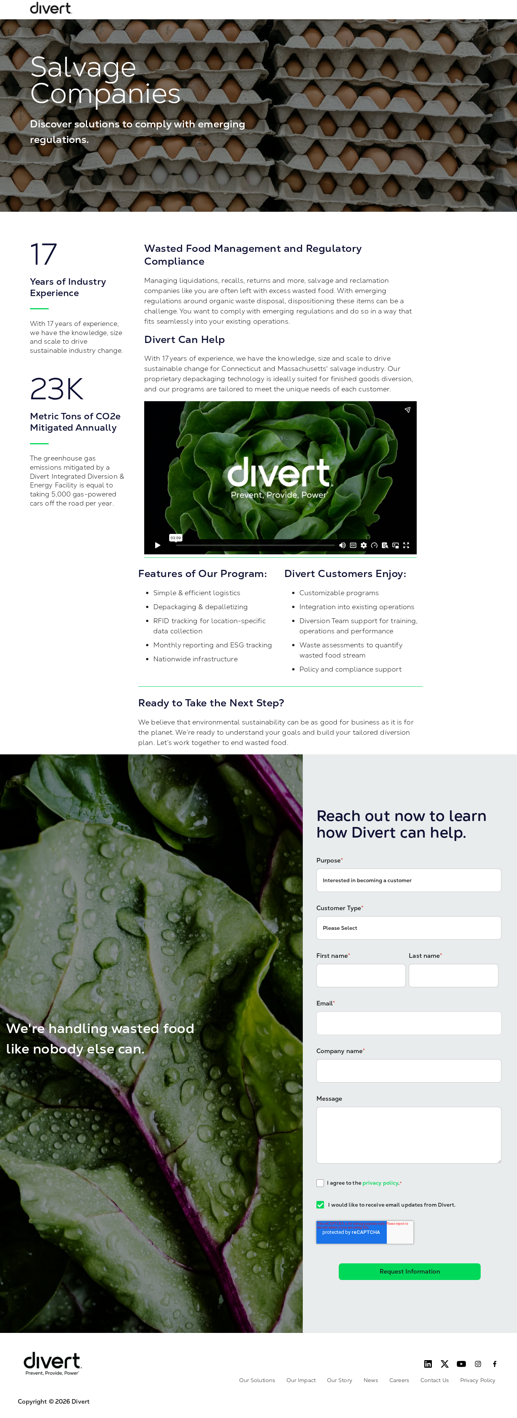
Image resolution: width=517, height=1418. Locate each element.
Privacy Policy (477, 1380)
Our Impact (301, 1380)
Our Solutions (257, 1380)
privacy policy (380, 1182)
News (371, 1380)
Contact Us (434, 1380)
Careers (399, 1380)
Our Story (339, 1380)
